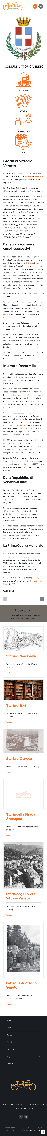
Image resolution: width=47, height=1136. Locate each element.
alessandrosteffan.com (32, 1130)
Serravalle (39, 176)
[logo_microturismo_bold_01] (13, 3)
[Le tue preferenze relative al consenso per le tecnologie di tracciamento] (43, 1132)
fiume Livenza (13, 395)
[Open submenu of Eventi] (39, 1042)
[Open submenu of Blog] (39, 1056)
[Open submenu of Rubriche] (39, 1049)
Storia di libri (16, 705)
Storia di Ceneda (19, 758)
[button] (5, 599)
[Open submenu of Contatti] (39, 1063)
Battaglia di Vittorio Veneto (21, 985)
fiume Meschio (19, 425)
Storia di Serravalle (21, 656)
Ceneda (29, 176)
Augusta (6, 314)
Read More (10, 673)
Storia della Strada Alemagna (20, 816)
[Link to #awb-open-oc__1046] (35, 6)
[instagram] (26, 1117)
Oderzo (31, 263)
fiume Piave (27, 395)
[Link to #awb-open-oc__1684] (40, 6)
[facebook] (21, 1117)
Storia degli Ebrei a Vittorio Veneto (20, 896)
